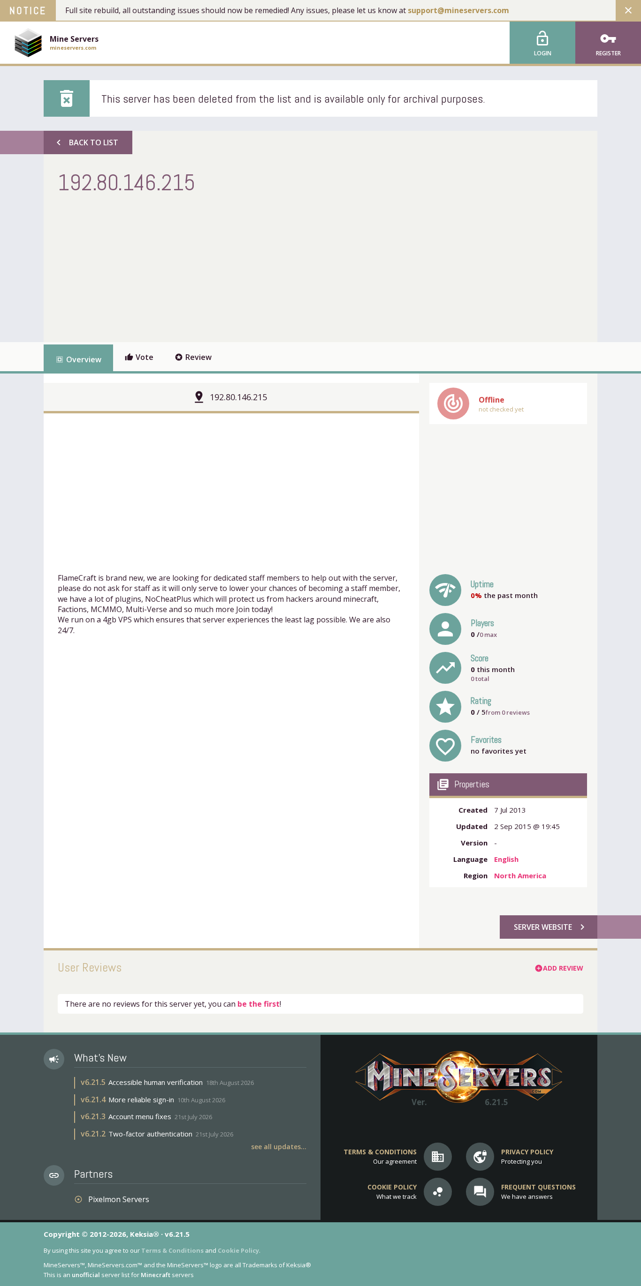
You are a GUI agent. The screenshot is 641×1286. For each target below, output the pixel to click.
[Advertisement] (228, 267)
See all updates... (278, 1146)
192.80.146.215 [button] (238, 397)
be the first (258, 1004)
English (506, 859)
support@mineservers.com (458, 10)
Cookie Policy (238, 1250)
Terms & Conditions (172, 1250)
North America (520, 875)
